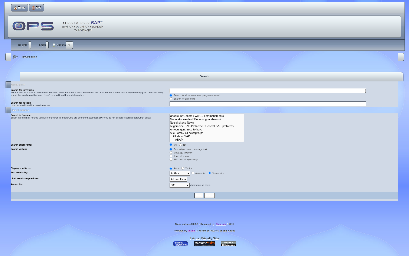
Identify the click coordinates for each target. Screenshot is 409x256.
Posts (176, 168)
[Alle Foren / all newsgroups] (206, 133)
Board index (29, 56)
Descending (217, 173)
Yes (175, 145)
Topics (188, 168)
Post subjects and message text (190, 149)
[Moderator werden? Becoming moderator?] (206, 119)
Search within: (19, 149)
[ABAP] (206, 140)
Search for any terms (184, 98)
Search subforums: (21, 144)
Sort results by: (19, 172)
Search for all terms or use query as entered (196, 95)
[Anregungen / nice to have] (206, 129)
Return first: (17, 184)
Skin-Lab (221, 224)
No (184, 145)
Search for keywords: (23, 90)
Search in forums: (21, 115)
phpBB (192, 230)
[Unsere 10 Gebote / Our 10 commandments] (206, 116)
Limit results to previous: (25, 178)
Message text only (183, 152)
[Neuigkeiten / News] (206, 122)
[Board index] (59, 23)
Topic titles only (181, 156)
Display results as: (21, 168)
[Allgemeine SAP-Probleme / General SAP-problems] (206, 126)
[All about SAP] (206, 136)
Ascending (200, 173)
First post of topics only (185, 159)
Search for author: (21, 102)
